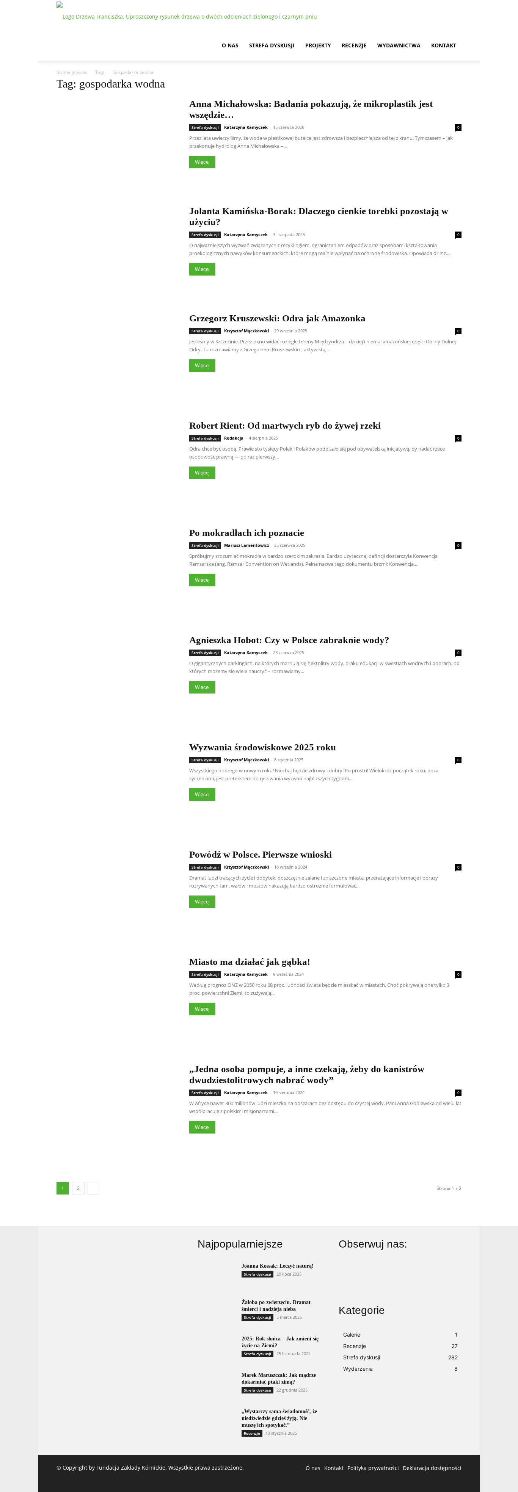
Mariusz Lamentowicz (246, 545)
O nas (230, 45)
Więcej (202, 162)
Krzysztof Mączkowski (246, 330)
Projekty (318, 45)
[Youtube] (429, 1281)
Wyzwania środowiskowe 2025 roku (262, 747)
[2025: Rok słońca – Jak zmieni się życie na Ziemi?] (216, 1348)
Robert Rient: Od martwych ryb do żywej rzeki (285, 425)
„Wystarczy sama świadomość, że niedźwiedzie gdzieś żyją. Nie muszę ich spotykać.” (279, 1418)
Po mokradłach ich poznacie (246, 533)
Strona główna (72, 72)
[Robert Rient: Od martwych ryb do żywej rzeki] (118, 464)
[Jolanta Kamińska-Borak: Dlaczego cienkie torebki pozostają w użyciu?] (118, 249)
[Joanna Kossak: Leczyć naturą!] (216, 1276)
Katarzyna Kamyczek (246, 127)
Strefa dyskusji (272, 45)
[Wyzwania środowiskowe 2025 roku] (118, 786)
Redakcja (233, 438)
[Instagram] (392, 1281)
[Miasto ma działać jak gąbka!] (118, 1000)
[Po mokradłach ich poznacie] (118, 571)
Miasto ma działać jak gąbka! (249, 962)
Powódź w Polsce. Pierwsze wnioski (260, 854)
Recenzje (354, 45)
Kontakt (443, 45)
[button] (452, 15)
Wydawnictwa (399, 45)
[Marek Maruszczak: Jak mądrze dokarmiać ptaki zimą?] (216, 1385)
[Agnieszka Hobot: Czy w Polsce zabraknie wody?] (118, 678)
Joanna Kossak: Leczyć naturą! (278, 1266)
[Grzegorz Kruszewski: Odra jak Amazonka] (118, 357)
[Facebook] (355, 1281)
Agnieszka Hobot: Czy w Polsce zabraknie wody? (289, 640)
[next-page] (94, 1188)
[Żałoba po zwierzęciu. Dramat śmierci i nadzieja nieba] (216, 1312)
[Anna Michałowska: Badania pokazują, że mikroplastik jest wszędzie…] (118, 142)
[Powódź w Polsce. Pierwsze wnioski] (118, 893)
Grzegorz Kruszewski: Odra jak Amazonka (277, 318)
